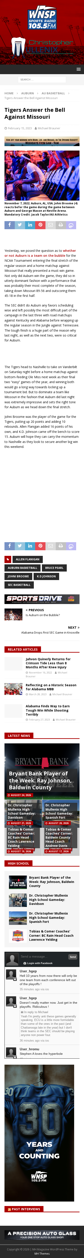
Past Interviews (26, 1209)
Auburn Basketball (22, 568)
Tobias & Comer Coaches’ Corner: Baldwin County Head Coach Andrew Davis (58, 837)
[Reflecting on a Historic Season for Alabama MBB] (13, 689)
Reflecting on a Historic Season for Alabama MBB (51, 687)
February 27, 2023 (39, 719)
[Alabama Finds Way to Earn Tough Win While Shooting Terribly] (13, 711)
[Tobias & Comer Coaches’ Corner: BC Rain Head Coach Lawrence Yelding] (18, 936)
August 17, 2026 (59, 851)
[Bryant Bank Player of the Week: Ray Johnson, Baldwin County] (18, 882)
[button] (78, 69)
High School (18, 863)
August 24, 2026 (21, 795)
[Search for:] (42, 79)
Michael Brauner (49, 128)
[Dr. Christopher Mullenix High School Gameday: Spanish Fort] (18, 918)
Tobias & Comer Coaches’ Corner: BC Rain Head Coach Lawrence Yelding (21, 837)
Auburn (27, 93)
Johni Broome (18, 576)
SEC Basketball (19, 585)
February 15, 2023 (20, 128)
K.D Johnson (46, 576)
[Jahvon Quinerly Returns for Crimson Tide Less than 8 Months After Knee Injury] (13, 664)
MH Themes (42, 1254)
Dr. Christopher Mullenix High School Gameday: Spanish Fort (59, 811)
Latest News (19, 736)
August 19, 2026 (21, 851)
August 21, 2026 (21, 823)
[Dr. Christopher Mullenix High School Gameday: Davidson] (18, 900)
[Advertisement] (44, 353)
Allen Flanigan (27, 559)
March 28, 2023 (38, 694)
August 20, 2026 (59, 823)
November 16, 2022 (40, 672)
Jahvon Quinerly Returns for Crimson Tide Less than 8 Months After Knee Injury (48, 663)
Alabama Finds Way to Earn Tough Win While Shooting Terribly (48, 710)
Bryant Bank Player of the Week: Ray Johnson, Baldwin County (40, 780)
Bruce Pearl (54, 568)
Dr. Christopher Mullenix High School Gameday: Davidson (21, 811)
